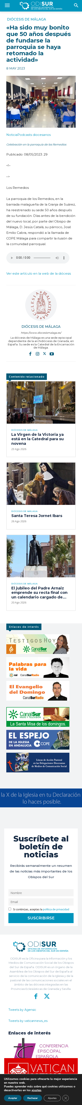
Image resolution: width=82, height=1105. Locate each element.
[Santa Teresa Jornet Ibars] (41, 484)
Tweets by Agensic (22, 1010)
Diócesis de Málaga (26, 19)
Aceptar (12, 1098)
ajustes (36, 1090)
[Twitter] (44, 354)
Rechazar (32, 1098)
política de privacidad (56, 909)
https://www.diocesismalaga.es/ (41, 332)
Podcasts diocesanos (28, 135)
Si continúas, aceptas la (40, 909)
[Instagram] (37, 354)
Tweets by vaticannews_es (28, 1021)
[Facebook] (30, 354)
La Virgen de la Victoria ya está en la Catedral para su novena (37, 439)
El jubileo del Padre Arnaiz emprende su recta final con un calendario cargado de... (39, 592)
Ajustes (52, 1098)
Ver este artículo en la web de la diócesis (38, 273)
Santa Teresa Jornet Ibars (36, 515)
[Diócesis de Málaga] (41, 305)
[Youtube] (52, 354)
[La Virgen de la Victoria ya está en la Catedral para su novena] (41, 402)
